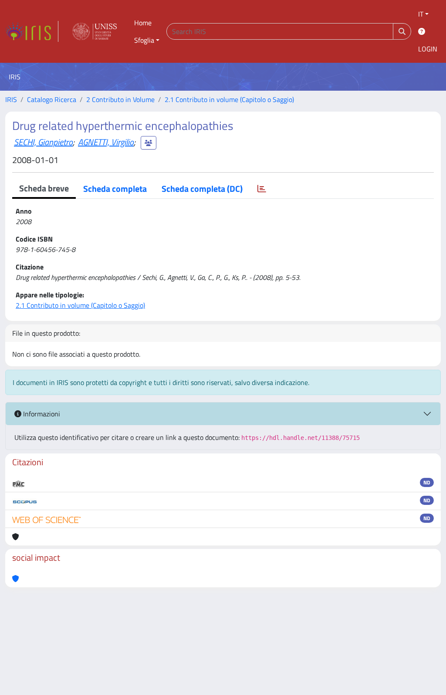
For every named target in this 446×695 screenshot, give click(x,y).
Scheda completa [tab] (115, 188)
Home (143, 22)
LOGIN (427, 49)
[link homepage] (31, 31)
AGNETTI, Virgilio (106, 142)
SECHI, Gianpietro (43, 142)
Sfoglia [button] (144, 40)
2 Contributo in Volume (120, 99)
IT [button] (420, 14)
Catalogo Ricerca (51, 99)
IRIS (11, 99)
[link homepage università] (94, 31)
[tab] (262, 189)
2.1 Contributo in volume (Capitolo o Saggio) (229, 99)
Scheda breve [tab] (44, 188)
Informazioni (40, 414)
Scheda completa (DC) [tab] (202, 188)
